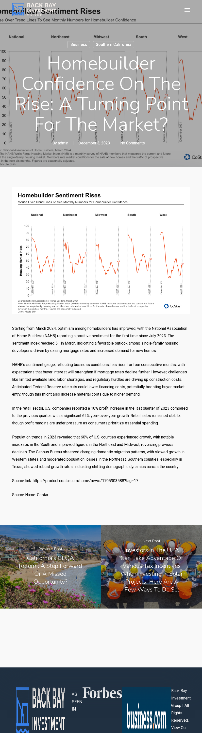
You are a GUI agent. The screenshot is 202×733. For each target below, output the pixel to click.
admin (63, 143)
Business (78, 44)
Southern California (113, 44)
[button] (187, 9)
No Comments (132, 143)
